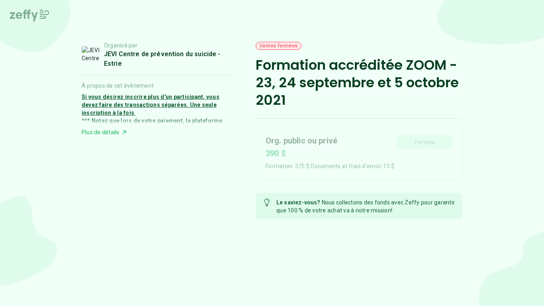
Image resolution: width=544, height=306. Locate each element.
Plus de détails (100, 132)
